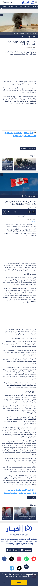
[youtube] (33, 558)
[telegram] (12, 568)
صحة (16, 6)
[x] (11, 558)
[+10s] (34, 212)
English (6, 2)
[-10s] (29, 212)
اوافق (19, 582)
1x (8, 212)
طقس (4, 6)
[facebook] (4, 558)
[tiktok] (19, 568)
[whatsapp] (26, 558)
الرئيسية (35, 6)
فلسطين (10, 6)
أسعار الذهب (27, 6)
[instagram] (19, 558)
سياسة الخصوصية (10, 576)
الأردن (20, 6)
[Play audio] (4, 212)
